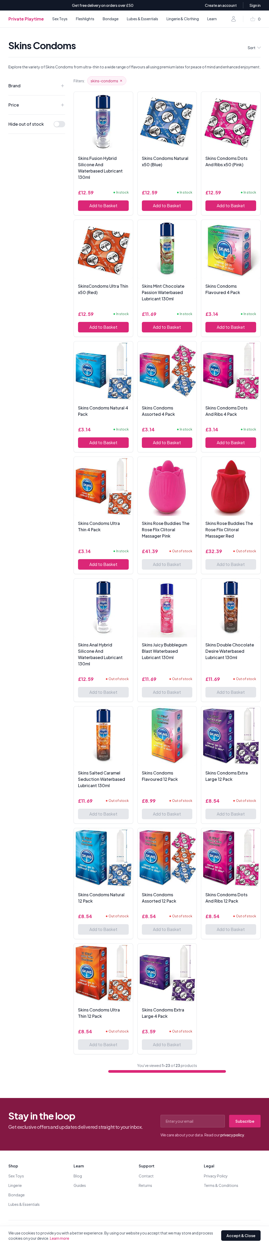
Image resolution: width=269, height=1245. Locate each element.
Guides (80, 1185)
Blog (78, 1175)
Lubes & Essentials (142, 18)
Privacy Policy (216, 1175)
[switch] (59, 124)
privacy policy (232, 1134)
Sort (251, 47)
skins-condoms (104, 80)
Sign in (255, 5)
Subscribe (244, 1121)
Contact (146, 1175)
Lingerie (15, 1185)
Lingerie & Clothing (183, 18)
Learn (212, 18)
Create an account (221, 5)
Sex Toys (60, 18)
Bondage (110, 18)
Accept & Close (240, 1235)
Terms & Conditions (221, 1185)
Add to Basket (103, 205)
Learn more (59, 1238)
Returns (145, 1185)
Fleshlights (85, 18)
